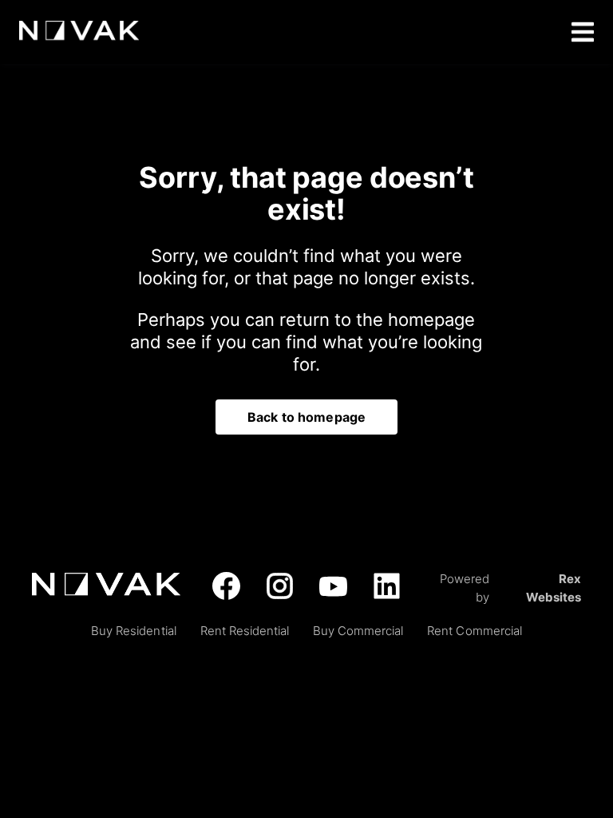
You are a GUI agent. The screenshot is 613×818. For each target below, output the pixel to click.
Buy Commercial (358, 630)
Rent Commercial (474, 630)
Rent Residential (244, 630)
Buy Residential (133, 630)
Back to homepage (306, 417)
